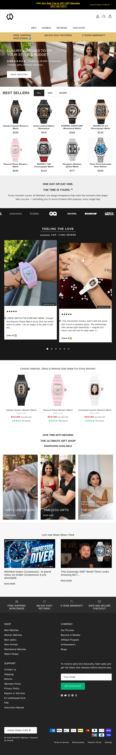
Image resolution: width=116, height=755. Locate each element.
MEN (33, 28)
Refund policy (78, 742)
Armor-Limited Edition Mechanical (43, 127)
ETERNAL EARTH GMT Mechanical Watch (72, 127)
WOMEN (46, 28)
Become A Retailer (70, 635)
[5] (64, 349)
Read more (9, 584)
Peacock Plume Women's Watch (16, 165)
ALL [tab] (39, 93)
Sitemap (108, 742)
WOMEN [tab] (63, 93)
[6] (68, 349)
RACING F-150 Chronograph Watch (44, 165)
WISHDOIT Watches (20, 737)
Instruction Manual (14, 707)
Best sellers (10, 639)
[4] (60, 349)
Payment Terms (94, 742)
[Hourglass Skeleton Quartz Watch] (72, 150)
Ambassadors (68, 644)
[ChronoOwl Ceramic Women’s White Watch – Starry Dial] (85, 276)
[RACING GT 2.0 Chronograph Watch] (100, 112)
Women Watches (13, 635)
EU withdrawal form (15, 698)
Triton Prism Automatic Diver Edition (100, 165)
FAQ (6, 702)
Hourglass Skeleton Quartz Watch (72, 165)
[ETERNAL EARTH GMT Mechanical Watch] (72, 112)
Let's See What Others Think (58, 535)
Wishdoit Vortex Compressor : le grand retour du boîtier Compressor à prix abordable (27, 575)
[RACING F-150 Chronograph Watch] (44, 150)
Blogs (64, 649)
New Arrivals (11, 644)
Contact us (10, 669)
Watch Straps (11, 653)
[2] (51, 349)
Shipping (9, 674)
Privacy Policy (11, 688)
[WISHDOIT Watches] (10, 16)
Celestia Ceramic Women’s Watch (15, 127)
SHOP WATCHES (19, 74)
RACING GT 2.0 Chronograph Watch (100, 127)
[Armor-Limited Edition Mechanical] (44, 112)
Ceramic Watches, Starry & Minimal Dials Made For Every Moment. (58, 368)
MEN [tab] (50, 93)
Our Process (67, 630)
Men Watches (11, 630)
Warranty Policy (12, 683)
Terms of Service (61, 742)
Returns (8, 679)
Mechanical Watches (15, 649)
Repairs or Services (14, 693)
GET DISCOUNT (73, 686)
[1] (47, 349)
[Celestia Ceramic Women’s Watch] (15, 112)
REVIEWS (62, 28)
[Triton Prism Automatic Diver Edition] (100, 150)
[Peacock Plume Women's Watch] (15, 150)
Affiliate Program (70, 639)
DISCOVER (79, 28)
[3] (56, 349)
